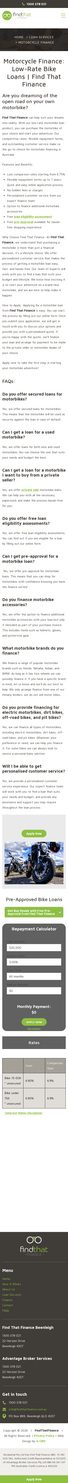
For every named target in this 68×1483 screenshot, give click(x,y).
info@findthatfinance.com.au (28, 1409)
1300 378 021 (36, 4)
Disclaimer (34, 1028)
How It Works (11, 1284)
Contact (7, 1305)
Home (6, 1278)
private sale (30, 489)
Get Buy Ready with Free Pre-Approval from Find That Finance (31, 912)
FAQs (5, 1310)
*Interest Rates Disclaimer (23, 1113)
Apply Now (34, 1479)
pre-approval (23, 222)
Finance (7, 1300)
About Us (8, 1289)
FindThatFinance (16, 15)
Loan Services (11, 1294)
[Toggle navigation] (63, 15)
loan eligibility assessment (33, 216)
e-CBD (41, 1441)
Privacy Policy (44, 1435)
